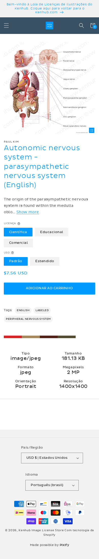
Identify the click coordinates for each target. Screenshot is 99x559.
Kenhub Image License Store (41, 530)
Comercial (18, 243)
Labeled (42, 310)
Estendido (44, 261)
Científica (18, 232)
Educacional (51, 232)
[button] (6, 25)
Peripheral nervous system (28, 319)
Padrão (15, 261)
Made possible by (49, 545)
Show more (27, 212)
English (23, 310)
